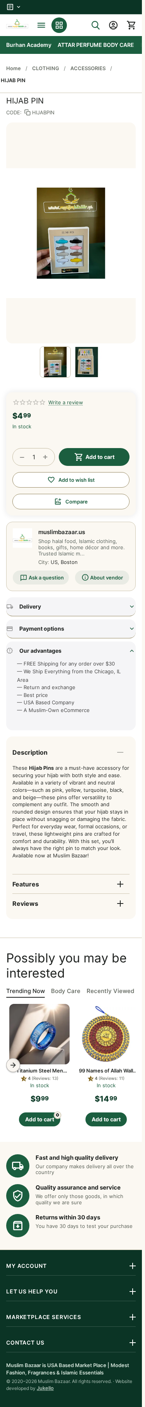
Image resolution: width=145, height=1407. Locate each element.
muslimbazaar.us (61, 532)
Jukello (45, 1388)
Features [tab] (25, 884)
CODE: (14, 112)
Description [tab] (30, 752)
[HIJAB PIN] (71, 232)
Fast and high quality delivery (77, 1157)
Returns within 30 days (68, 1217)
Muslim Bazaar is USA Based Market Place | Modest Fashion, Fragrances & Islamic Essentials (67, 1369)
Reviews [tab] (25, 903)
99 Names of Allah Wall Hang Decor (61, 1070)
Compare (76, 501)
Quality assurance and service (78, 1187)
